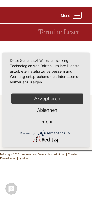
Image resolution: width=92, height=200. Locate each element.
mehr (47, 121)
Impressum (28, 154)
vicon (25, 158)
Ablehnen (47, 110)
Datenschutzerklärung (51, 154)
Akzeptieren (47, 98)
